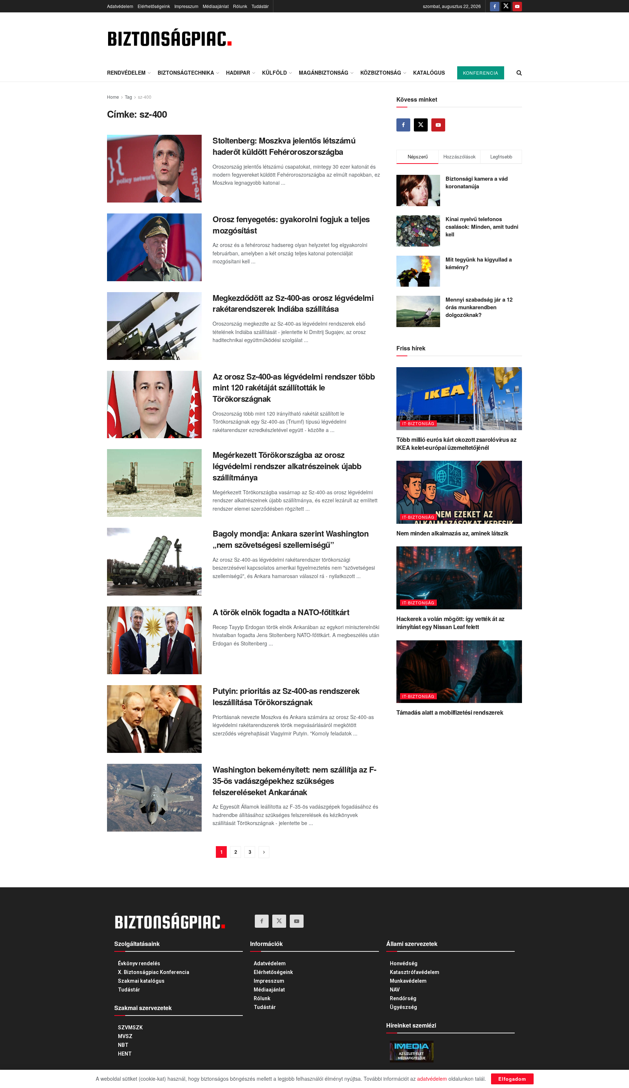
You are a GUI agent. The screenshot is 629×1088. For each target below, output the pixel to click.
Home (113, 97)
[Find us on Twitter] (506, 6)
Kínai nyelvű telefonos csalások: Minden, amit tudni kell (482, 226)
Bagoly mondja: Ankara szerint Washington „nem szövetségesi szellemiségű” (290, 538)
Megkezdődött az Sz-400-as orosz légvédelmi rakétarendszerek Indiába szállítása (293, 303)
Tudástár (260, 6)
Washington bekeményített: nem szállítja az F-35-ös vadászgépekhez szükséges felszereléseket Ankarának (294, 780)
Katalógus (429, 72)
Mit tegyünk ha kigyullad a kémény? (479, 263)
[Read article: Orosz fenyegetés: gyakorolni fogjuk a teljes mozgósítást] (154, 247)
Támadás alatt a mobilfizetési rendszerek (449, 712)
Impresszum (186, 6)
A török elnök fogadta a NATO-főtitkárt (281, 612)
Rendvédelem (126, 72)
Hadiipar (238, 72)
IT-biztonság (418, 423)
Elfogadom (512, 1078)
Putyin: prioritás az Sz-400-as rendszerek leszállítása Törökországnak (286, 696)
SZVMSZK (130, 1027)
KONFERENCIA (480, 73)
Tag (128, 97)
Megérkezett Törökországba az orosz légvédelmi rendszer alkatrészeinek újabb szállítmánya (287, 466)
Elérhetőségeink (154, 6)
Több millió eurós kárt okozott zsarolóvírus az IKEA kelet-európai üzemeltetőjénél (456, 443)
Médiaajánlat (216, 6)
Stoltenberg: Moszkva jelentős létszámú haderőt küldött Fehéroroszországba (284, 145)
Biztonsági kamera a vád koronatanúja (477, 182)
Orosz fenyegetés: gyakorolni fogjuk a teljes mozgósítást (291, 224)
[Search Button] (519, 72)
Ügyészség (403, 1007)
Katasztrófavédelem (414, 972)
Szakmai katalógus (141, 981)
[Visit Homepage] (169, 38)
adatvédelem (432, 1078)
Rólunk (240, 6)
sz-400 (144, 97)
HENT (125, 1054)
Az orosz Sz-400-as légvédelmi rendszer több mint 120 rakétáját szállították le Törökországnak (294, 387)
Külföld (274, 72)
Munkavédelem (408, 981)
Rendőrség (403, 998)
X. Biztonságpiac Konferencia (153, 972)
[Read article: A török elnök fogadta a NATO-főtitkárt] (154, 640)
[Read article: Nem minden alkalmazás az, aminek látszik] (459, 492)
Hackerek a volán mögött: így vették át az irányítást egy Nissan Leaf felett (450, 622)
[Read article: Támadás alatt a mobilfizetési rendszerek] (459, 671)
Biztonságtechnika (186, 72)
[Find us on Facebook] (494, 6)
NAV (395, 990)
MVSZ (125, 1036)
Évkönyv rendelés (139, 963)
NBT (123, 1045)
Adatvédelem (120, 6)
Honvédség (404, 963)
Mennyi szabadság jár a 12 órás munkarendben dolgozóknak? (479, 307)
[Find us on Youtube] (517, 6)
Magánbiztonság (323, 72)
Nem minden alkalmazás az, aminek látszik (452, 533)
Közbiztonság (380, 72)
